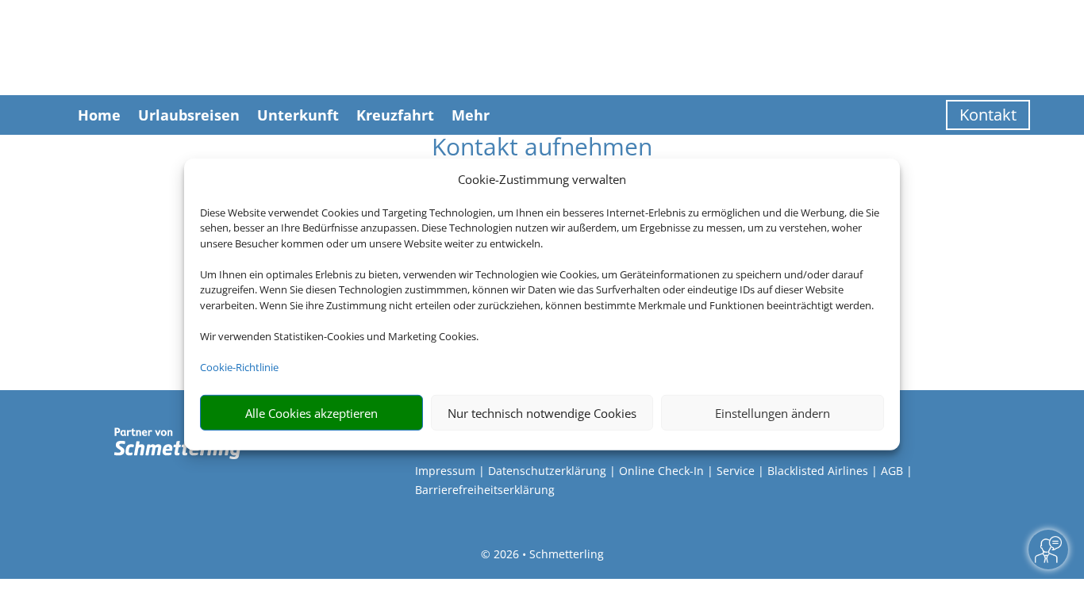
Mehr (471, 114)
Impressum (445, 470)
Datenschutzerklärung (547, 470)
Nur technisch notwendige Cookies (542, 413)
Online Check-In (661, 470)
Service (736, 470)
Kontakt (988, 114)
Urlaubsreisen (189, 114)
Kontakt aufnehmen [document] (542, 149)
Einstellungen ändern (772, 413)
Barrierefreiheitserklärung (485, 489)
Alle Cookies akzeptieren (311, 413)
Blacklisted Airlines (817, 470)
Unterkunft (298, 114)
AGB (892, 470)
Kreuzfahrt (395, 114)
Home (99, 114)
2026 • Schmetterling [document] (547, 553)
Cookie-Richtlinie (239, 367)
